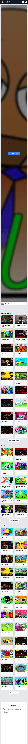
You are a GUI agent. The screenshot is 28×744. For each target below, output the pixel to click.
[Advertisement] (14, 728)
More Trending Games (14, 440)
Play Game (15, 153)
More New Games (14, 692)
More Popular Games (14, 520)
